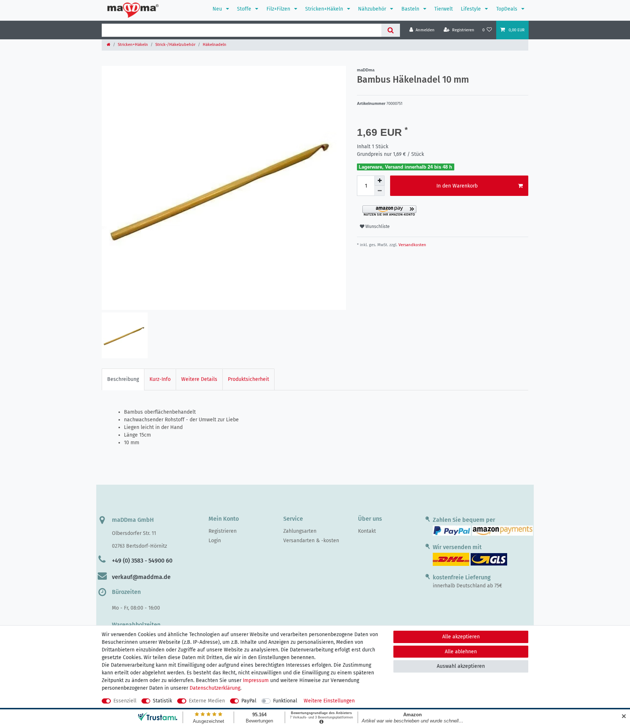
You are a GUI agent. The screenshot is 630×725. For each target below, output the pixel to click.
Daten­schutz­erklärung (215, 688)
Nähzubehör (373, 9)
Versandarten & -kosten (311, 540)
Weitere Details (199, 379)
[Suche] (390, 30)
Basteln (411, 9)
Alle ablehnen (461, 652)
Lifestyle (471, 9)
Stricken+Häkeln (325, 9)
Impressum (256, 680)
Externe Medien (207, 701)
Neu (218, 9)
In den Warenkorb (457, 186)
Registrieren (223, 531)
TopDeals (507, 9)
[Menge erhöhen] (379, 181)
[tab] (123, 379)
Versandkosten (411, 245)
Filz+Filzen (279, 9)
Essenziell (124, 701)
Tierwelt (443, 9)
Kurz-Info (160, 379)
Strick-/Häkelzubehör (175, 44)
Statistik (162, 701)
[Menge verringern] (379, 191)
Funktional (285, 701)
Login (215, 540)
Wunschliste (377, 226)
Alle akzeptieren (461, 637)
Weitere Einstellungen (329, 701)
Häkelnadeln (214, 44)
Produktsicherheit (248, 379)
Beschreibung (123, 379)
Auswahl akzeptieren (461, 666)
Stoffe (245, 9)
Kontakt (367, 531)
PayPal (248, 701)
